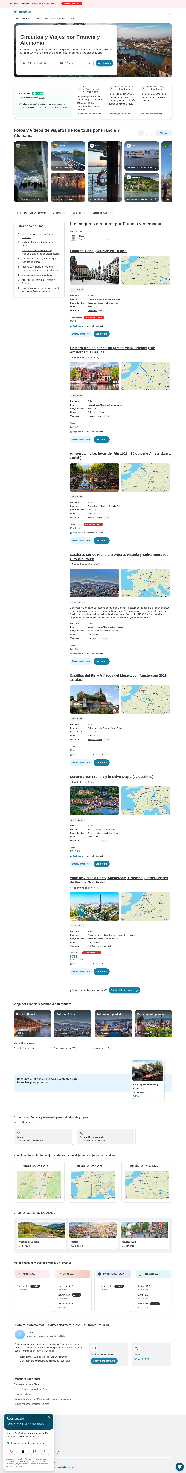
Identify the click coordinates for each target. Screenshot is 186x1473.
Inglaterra (92, 299)
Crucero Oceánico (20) (65, 1048)
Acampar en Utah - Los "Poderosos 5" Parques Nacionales (42, 1399)
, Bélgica (112, 935)
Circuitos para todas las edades (37, 275)
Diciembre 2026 (105, 1286)
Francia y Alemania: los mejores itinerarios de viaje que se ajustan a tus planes (41, 269)
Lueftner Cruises (95, 416)
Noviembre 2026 (65, 1304)
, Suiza (119, 405)
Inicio (16, 19)
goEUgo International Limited (100, 946)
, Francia (100, 299)
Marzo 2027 (144, 1286)
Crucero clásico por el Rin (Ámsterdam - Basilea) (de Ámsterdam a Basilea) (89, 114)
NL (54, 1451)
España (91, 627)
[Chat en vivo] (180, 1467)
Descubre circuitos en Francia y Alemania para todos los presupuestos (40, 252)
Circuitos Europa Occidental (43, 19)
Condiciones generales (68, 1467)
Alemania (92, 935)
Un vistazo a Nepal (23, 1394)
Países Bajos (93, 405)
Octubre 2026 (64, 1295)
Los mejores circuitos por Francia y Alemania (39, 236)
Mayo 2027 (143, 1304)
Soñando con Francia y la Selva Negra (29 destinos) (153, 114)
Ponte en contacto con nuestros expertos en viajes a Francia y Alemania (41, 289)
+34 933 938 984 (142, 1359)
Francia (91, 829)
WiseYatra (92, 311)
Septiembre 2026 (65, 1286)
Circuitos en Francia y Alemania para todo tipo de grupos (40, 260)
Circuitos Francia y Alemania (65, 19)
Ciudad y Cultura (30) (24, 1048)
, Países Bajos (115, 728)
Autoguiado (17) (102, 1048)
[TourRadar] (23, 11)
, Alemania (108, 299)
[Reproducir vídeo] (31, 171)
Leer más (81, 109)
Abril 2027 (143, 1295)
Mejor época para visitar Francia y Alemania (38, 281)
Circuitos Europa (25, 19)
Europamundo (94, 638)
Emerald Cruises (95, 517)
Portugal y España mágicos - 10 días (31, 1404)
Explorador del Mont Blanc (26, 1384)
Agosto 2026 (23, 1286)
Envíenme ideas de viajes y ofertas (28, 1443)
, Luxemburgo (117, 627)
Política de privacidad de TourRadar (29, 1461)
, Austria (116, 299)
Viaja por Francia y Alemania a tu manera (38, 244)
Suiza (90, 728)
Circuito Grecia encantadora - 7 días (31, 1389)
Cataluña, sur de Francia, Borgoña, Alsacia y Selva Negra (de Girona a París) (120, 114)
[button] (121, 326)
